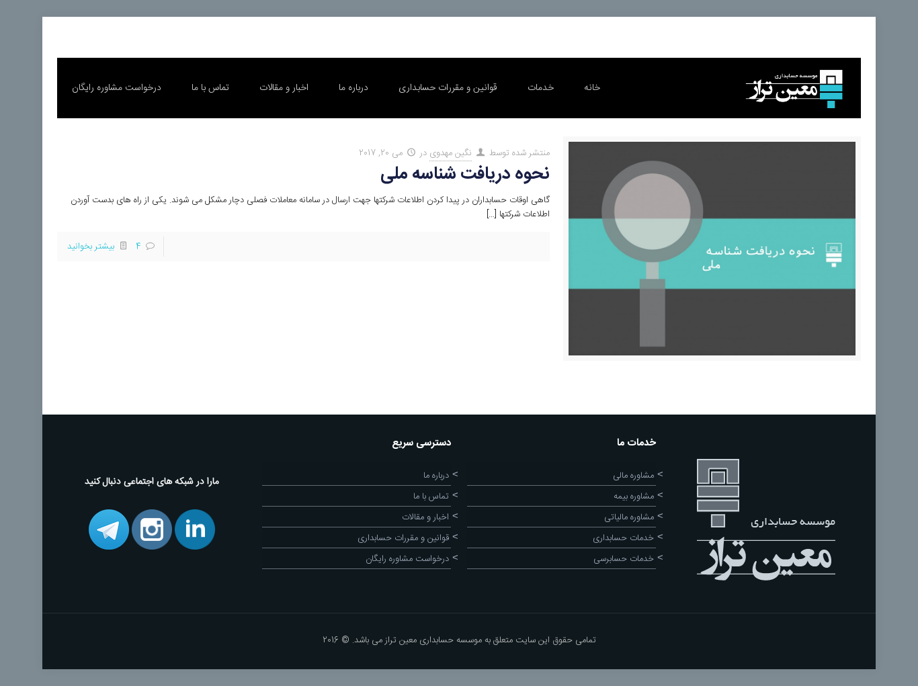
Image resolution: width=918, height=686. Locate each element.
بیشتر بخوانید (90, 246)
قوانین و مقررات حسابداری (403, 538)
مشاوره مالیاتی (629, 517)
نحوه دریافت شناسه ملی (465, 174)
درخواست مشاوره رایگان (407, 559)
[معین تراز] (793, 88)
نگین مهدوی (450, 153)
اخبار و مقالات (425, 517)
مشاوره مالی (633, 475)
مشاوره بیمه (634, 496)
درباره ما (436, 475)
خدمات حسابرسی (623, 559)
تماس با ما (431, 496)
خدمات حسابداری (623, 538)
